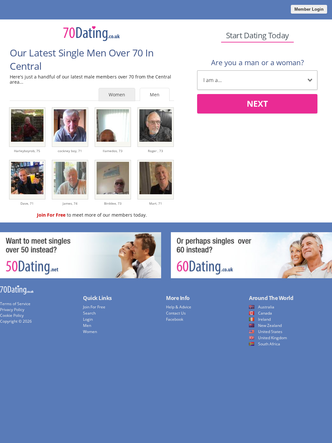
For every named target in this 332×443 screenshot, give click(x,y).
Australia (266, 307)
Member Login (309, 9)
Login (88, 319)
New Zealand (270, 325)
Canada (265, 313)
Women (117, 94)
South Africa (269, 344)
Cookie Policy (12, 315)
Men (155, 94)
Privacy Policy (12, 309)
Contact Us (176, 313)
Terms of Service (15, 303)
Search (89, 313)
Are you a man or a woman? (257, 62)
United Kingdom (272, 338)
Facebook (174, 319)
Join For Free (94, 307)
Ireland (264, 319)
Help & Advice (178, 307)
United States (270, 331)
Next (257, 103)
